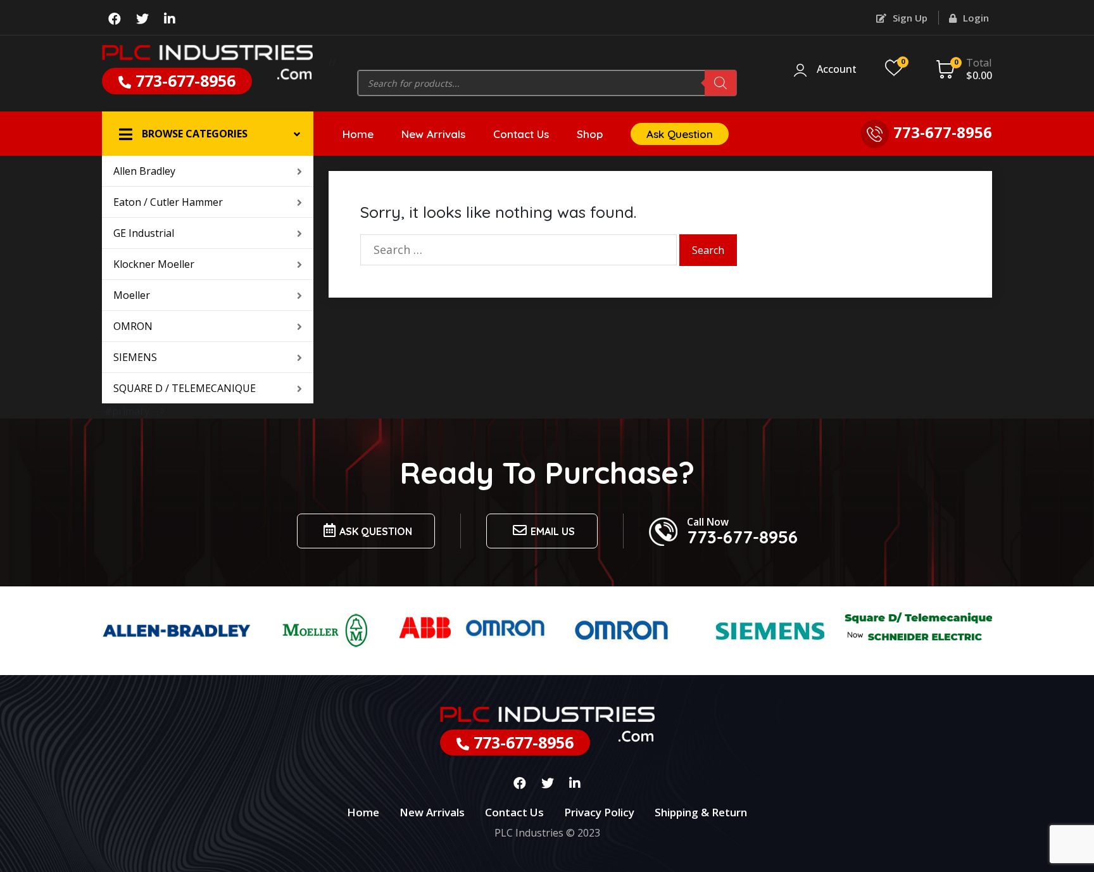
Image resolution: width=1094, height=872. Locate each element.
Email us (553, 531)
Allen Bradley (144, 171)
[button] (207, 133)
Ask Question (679, 134)
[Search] (720, 83)
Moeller (131, 295)
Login (974, 17)
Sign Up (908, 17)
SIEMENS (135, 357)
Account (837, 69)
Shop (590, 134)
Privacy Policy (599, 812)
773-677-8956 (183, 80)
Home (358, 134)
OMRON (133, 326)
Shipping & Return (701, 812)
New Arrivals (433, 134)
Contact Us (521, 134)
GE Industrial (143, 233)
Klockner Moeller (153, 264)
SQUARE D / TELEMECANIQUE (184, 388)
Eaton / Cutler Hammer (168, 202)
